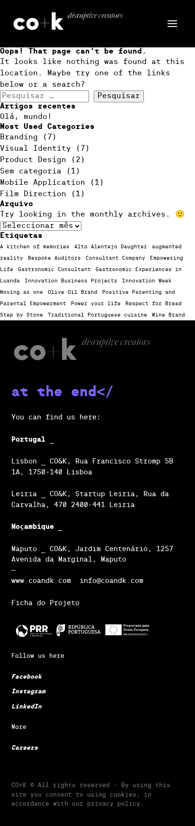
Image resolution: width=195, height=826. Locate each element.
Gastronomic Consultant (54, 269)
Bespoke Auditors (54, 258)
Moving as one (21, 292)
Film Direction (33, 194)
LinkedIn (26, 707)
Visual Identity (35, 149)
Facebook (26, 677)
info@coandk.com (111, 580)
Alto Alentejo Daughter (110, 247)
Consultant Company (115, 258)
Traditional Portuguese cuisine (97, 315)
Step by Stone (21, 315)
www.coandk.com (41, 580)
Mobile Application (42, 183)
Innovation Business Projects (71, 281)
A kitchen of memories (35, 247)
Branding (19, 137)
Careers (24, 748)
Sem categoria (31, 171)
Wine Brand (168, 315)
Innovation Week (147, 281)
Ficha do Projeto (45, 603)
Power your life (96, 303)
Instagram (28, 692)
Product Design (33, 160)
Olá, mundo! (26, 117)
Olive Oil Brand (73, 292)
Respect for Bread (153, 303)
